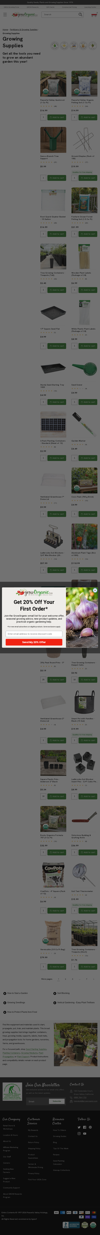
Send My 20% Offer (34, 642)
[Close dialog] (95, 590)
